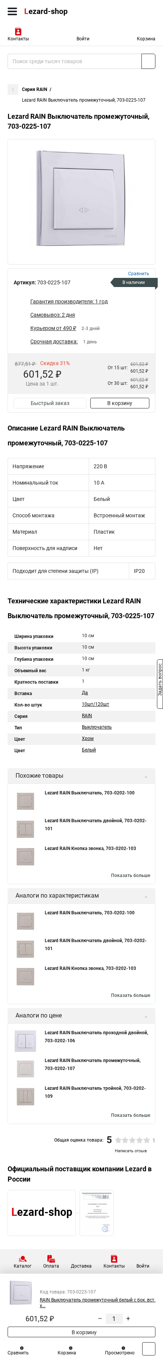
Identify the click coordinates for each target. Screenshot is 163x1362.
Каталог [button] (22, 1266)
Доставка (81, 1266)
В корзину (119, 403)
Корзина (146, 38)
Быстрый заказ (50, 403)
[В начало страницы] (148, 1349)
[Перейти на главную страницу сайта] (57, 11)
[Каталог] (12, 11)
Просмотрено (120, 1353)
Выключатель (97, 727)
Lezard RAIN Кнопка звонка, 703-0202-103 (90, 848)
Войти (83, 38)
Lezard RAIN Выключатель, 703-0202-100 (90, 793)
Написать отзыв (131, 1150)
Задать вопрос (160, 680)
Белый (89, 750)
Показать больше (130, 875)
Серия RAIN (34, 89)
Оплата (51, 1266)
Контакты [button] (18, 38)
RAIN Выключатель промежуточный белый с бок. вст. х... (97, 1302)
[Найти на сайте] (148, 61)
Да (85, 692)
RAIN (87, 715)
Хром (88, 738)
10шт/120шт (95, 704)
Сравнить (18, 1353)
